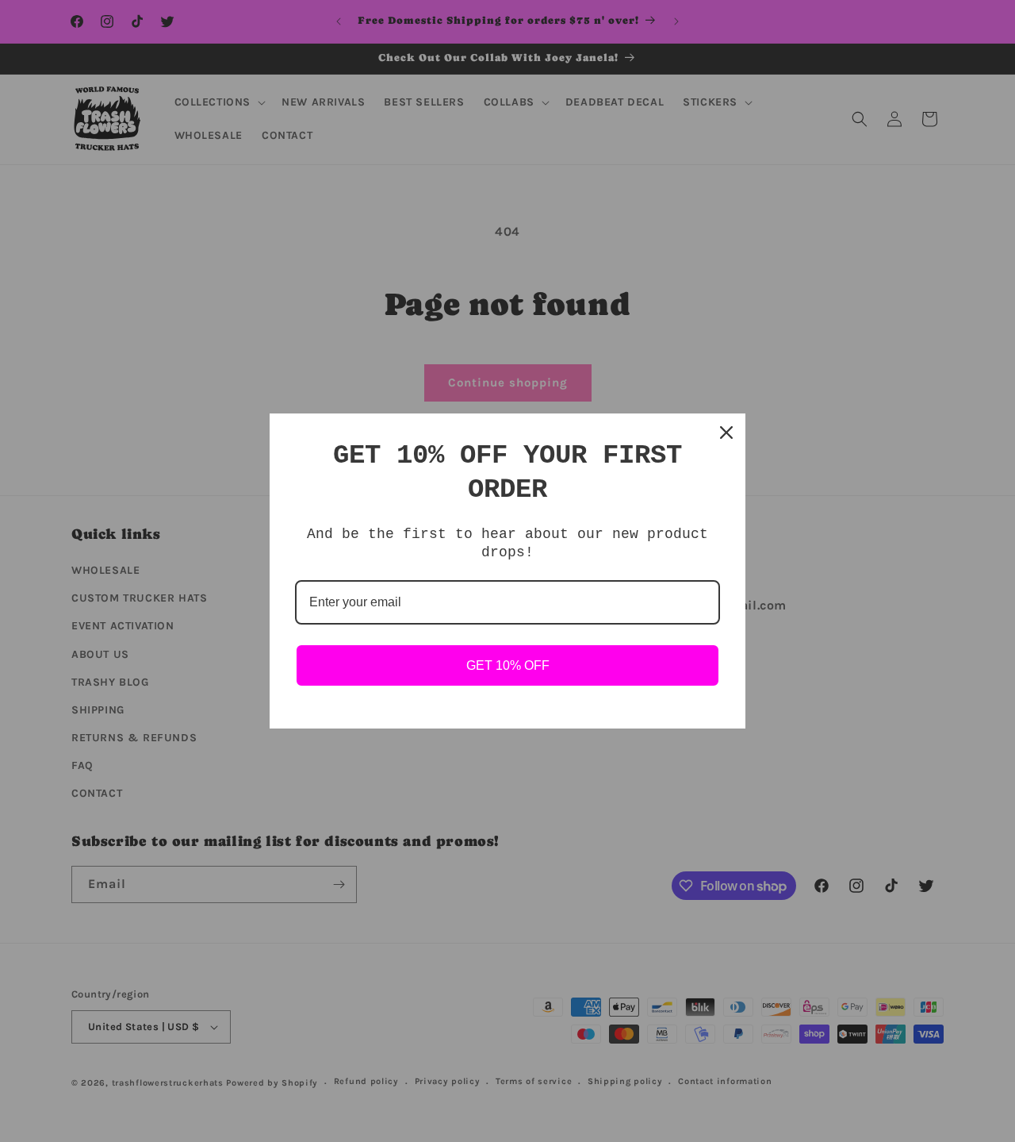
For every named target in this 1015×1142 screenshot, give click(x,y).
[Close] (726, 432)
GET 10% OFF (508, 665)
